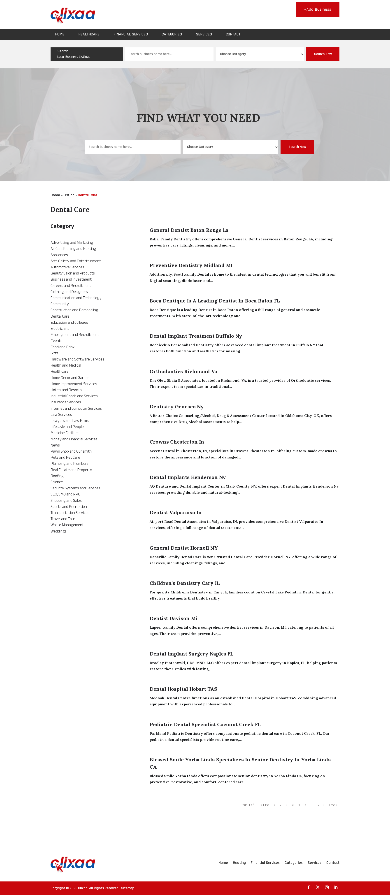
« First (265, 805)
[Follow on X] (317, 887)
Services (204, 34)
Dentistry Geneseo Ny (177, 406)
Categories (172, 34)
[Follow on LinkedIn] (335, 887)
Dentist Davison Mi (173, 618)
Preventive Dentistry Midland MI (191, 265)
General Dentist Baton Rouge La (189, 230)
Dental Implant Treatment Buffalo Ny (196, 336)
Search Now (323, 54)
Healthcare (89, 34)
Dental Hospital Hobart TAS (183, 689)
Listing (68, 195)
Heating (239, 862)
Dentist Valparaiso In (176, 512)
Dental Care (87, 195)
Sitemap (127, 888)
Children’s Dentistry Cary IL (185, 583)
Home (59, 34)
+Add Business (317, 9)
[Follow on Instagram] (326, 887)
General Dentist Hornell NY (184, 548)
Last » (333, 805)
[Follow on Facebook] (308, 887)
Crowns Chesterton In (177, 442)
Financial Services (131, 34)
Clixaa (83, 888)
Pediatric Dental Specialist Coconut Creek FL (205, 724)
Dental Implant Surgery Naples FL (191, 654)
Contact (233, 34)
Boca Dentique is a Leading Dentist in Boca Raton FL (215, 301)
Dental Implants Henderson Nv (188, 477)
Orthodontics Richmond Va (183, 371)
